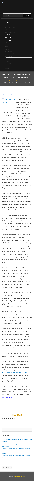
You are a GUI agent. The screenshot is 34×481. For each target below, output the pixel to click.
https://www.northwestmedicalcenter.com (15, 372)
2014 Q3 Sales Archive (7, 91)
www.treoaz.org (7, 397)
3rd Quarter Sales (10, 30)
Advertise (8, 37)
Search (27, 15)
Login (7, 42)
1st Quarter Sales (10, 25)
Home (7, 20)
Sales (7, 22)
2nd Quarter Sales (11, 27)
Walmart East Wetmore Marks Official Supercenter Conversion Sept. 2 (17, 448)
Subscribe (8, 40)
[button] (2, 419)
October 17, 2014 (18, 91)
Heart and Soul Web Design (20, 476)
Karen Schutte (28, 91)
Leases (7, 35)
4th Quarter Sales (10, 32)
